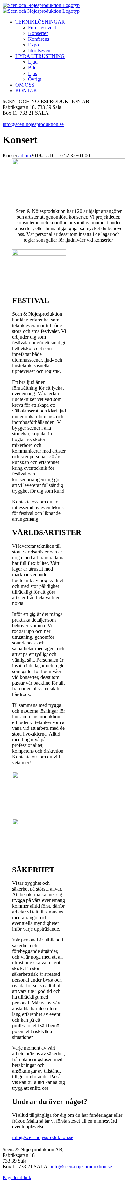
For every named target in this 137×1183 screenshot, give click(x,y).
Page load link (17, 1177)
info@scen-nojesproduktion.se (33, 124)
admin (24, 155)
